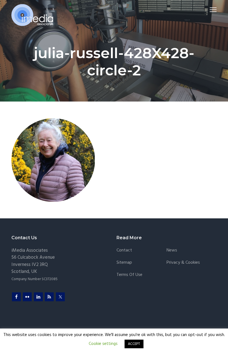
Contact (124, 250)
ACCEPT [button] (134, 344)
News (172, 250)
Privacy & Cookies (183, 262)
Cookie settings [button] (103, 343)
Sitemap (124, 262)
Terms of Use (129, 274)
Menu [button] (207, 9)
